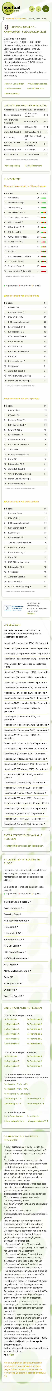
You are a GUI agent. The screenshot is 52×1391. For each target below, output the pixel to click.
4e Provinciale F (34, 1043)
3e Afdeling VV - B (35, 1103)
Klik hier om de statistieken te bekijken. (24, 845)
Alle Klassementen (12, 88)
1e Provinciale (10, 1019)
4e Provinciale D (11, 93)
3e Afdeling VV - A (12, 1103)
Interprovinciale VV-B (38, 1121)
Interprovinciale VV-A (14, 1121)
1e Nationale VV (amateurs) (17, 1093)
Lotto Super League (13, 1116)
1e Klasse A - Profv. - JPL (16, 1084)
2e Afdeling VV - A (12, 1098)
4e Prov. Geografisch (14, 83)
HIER (11, 1354)
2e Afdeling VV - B (35, 1098)
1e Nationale (33, 1116)
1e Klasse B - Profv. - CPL (16, 1089)
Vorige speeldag (12, 165)
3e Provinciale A (34, 1024)
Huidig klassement (33, 165)
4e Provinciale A (11, 1033)
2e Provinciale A (34, 1019)
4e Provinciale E (11, 1043)
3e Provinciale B (11, 1029)
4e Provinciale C (11, 1038)
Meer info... (31, 614)
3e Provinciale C (34, 1029)
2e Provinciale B (11, 1024)
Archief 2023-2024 (35, 88)
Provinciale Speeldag (37, 83)
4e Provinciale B (34, 1033)
